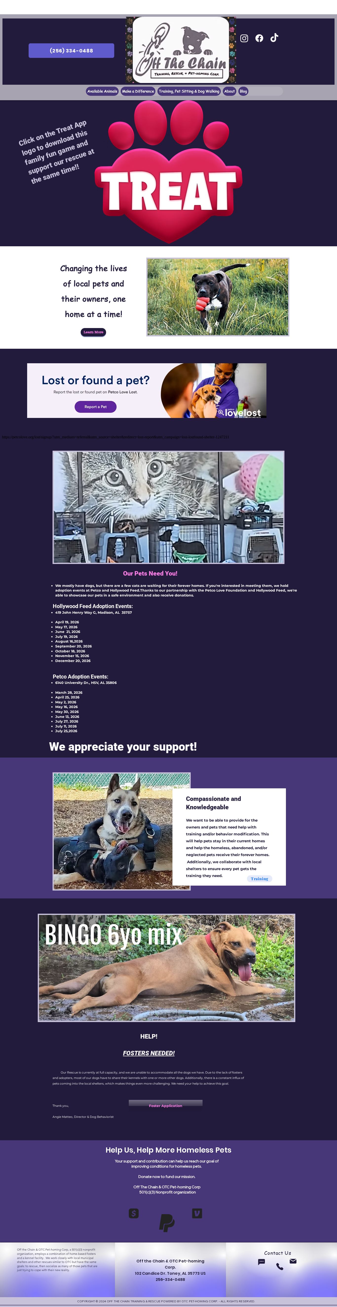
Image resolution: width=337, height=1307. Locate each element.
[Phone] (279, 1266)
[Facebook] (259, 38)
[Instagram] (244, 38)
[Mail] (293, 1261)
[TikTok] (274, 38)
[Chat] (261, 1262)
